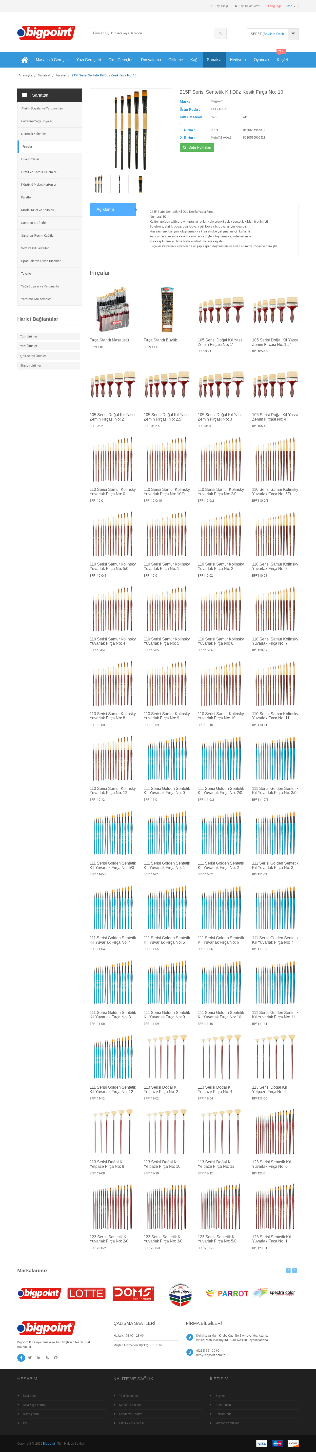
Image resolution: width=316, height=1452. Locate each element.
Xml (25, 1423)
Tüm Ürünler (28, 336)
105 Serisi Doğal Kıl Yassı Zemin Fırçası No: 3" (220, 417)
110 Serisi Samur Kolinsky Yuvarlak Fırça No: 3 (275, 566)
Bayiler (220, 1396)
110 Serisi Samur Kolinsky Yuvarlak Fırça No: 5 (167, 641)
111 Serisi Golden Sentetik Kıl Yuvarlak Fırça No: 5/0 (113, 865)
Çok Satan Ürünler (33, 356)
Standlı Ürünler (30, 365)
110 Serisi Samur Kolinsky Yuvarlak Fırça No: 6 (221, 641)
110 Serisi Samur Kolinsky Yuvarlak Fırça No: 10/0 (167, 491)
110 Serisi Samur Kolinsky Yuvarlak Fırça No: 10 (221, 716)
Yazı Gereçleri (88, 60)
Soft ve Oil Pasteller (35, 248)
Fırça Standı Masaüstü (109, 340)
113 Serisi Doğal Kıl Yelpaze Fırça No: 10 (162, 1164)
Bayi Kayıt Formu (249, 6)
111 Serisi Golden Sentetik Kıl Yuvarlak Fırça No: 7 (275, 940)
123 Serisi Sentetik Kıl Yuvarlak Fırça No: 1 (271, 1239)
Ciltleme (175, 60)
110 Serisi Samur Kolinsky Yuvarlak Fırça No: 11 (275, 716)
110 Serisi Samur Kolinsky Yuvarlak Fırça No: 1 (167, 566)
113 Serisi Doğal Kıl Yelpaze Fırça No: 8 (107, 1164)
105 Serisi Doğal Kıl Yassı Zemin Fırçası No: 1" (220, 342)
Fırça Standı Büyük (160, 340)
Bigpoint (49, 1443)
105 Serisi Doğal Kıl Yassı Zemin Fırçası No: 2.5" (166, 417)
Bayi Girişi (221, 6)
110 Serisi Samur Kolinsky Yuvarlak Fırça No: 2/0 (221, 491)
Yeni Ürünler (28, 346)
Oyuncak (261, 60)
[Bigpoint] (46, 32)
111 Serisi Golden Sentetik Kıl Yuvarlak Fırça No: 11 (275, 1014)
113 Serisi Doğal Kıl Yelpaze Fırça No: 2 (161, 1089)
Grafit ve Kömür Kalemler (38, 172)
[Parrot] (227, 1293)
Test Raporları (128, 1396)
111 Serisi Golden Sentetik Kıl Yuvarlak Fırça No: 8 (113, 1014)
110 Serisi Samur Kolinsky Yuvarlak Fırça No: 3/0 (275, 491)
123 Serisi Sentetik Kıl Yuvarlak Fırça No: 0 (271, 1164)
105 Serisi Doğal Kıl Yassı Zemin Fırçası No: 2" (112, 417)
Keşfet (282, 57)
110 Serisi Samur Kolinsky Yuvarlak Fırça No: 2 (221, 566)
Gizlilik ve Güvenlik (131, 1423)
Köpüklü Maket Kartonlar (38, 184)
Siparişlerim (31, 1414)
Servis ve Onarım (130, 1414)
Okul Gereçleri (121, 60)
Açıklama (105, 209)
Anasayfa (25, 75)
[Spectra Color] (274, 1293)
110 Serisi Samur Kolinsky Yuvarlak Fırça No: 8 (113, 716)
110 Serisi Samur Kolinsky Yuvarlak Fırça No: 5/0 (113, 566)
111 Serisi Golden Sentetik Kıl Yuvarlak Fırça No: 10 (221, 1014)
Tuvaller (26, 273)
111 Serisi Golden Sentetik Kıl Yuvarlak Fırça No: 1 (167, 865)
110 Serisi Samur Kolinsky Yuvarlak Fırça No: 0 (113, 491)
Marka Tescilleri (130, 1405)
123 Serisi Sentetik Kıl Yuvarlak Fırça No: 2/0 (109, 1239)
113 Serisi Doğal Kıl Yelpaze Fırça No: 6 (269, 1089)
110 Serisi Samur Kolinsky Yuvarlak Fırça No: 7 (275, 641)
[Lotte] (86, 1293)
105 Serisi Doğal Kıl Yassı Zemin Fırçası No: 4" (275, 417)
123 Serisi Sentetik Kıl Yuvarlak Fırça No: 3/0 (163, 1239)
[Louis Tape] (180, 1296)
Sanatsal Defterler (34, 223)
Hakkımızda (224, 1414)
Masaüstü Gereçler (52, 60)
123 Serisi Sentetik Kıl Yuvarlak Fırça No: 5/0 (217, 1239)
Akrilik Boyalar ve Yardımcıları (42, 108)
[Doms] (133, 1293)
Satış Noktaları (200, 147)
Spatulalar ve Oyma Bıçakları (41, 261)
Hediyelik (238, 60)
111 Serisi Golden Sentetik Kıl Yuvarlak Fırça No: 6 (221, 940)
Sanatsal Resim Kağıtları (38, 235)
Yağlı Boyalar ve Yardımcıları (40, 286)
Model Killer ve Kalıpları (37, 210)
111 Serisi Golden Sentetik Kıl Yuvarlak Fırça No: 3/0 (275, 790)
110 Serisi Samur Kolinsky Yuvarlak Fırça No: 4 (113, 641)
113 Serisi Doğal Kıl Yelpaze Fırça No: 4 (215, 1089)
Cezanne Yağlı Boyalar (36, 121)
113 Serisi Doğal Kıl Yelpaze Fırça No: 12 (216, 1164)
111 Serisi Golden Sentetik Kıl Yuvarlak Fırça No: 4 (113, 940)
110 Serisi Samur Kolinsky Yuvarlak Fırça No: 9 (167, 716)
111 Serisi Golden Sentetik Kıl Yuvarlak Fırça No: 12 (113, 1089)
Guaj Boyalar (30, 159)
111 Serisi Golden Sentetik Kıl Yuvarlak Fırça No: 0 (167, 790)
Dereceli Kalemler (33, 134)
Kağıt (194, 60)
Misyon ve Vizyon (227, 1423)
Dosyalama (151, 60)
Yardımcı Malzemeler (36, 299)
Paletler (26, 197)
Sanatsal (214, 60)
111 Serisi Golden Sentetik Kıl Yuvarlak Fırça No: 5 (167, 940)
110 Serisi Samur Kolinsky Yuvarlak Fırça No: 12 (113, 790)
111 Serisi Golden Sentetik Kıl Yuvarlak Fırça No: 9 (167, 1014)
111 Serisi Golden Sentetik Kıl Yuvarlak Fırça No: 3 (275, 865)
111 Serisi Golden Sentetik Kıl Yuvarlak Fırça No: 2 (221, 865)
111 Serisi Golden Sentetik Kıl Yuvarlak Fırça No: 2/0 (221, 790)
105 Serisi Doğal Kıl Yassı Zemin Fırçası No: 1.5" (275, 342)
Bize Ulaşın (223, 1405)
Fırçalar (61, 75)
